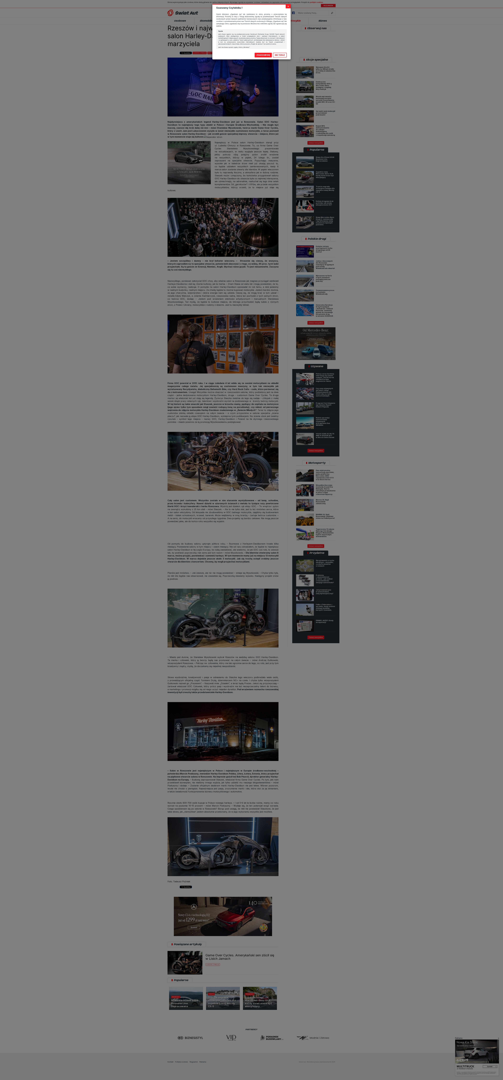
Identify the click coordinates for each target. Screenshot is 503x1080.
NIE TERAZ (280, 55)
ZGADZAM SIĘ (263, 55)
